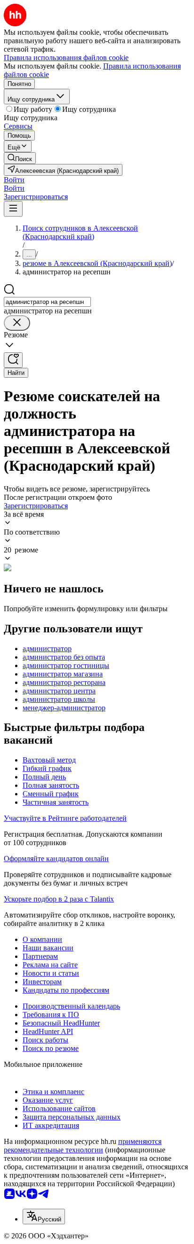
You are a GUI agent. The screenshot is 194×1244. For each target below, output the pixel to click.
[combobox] (47, 302)
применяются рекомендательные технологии (83, 1145)
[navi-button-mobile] (13, 209)
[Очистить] (17, 323)
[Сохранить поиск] (13, 360)
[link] (20, 158)
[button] (14, 180)
